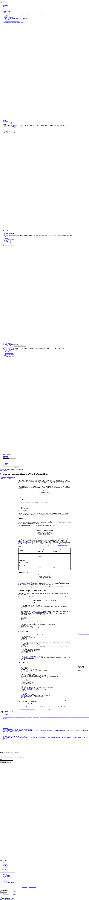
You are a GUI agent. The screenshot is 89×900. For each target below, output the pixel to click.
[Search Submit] (17, 467)
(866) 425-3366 (3, 860)
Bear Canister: (24, 696)
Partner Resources (6, 876)
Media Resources (6, 875)
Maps (22, 621)
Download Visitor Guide (11, 899)
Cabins (6, 130)
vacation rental (24, 583)
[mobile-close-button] (3, 2)
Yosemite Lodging (6, 880)
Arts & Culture (8, 241)
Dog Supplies (24, 627)
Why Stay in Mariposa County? (11, 126)
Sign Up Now (3, 899)
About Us (5, 874)
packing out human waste (32, 688)
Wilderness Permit (24, 695)
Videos (6, 16)
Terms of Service (32, 887)
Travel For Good (8, 351)
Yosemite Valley (21, 540)
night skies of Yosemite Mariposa (34, 656)
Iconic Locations (8, 242)
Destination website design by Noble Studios (9, 891)
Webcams (7, 355)
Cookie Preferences (4, 890)
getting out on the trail (39, 605)
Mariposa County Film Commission (10, 877)
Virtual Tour (7, 19)
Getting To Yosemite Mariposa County (13, 349)
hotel (19, 583)
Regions (7, 15)
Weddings (5, 6)
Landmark (38, 613)
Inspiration (5, 11)
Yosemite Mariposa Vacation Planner (27, 709)
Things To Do (5, 233)
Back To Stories (3, 470)
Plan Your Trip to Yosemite (8, 345)
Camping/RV (8, 131)
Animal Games (45, 613)
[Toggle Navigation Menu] (0, 0)
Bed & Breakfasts (9, 128)
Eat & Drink (7, 236)
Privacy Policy (25, 887)
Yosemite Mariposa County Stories (12, 21)
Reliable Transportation (26, 629)
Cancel (2, 893)
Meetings (4, 8)
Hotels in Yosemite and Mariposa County (13, 127)
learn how (27, 694)
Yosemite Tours (8, 243)
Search (14, 894)
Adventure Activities (9, 239)
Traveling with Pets (9, 353)
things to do (42, 706)
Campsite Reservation (25, 657)
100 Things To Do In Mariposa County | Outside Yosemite (17, 18)
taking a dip (33, 614)
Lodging (4, 122)
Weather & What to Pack (10, 354)
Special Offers (5, 5)
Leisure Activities (8, 240)
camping (62, 582)
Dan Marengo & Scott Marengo (8, 477)
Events (6, 238)
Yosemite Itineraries (9, 17)
